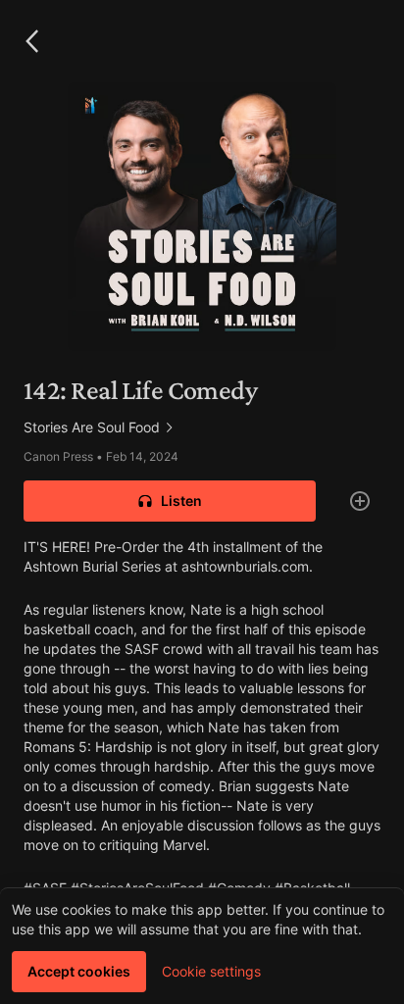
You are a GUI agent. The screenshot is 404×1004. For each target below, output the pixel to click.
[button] (31, 41)
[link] (202, 427)
